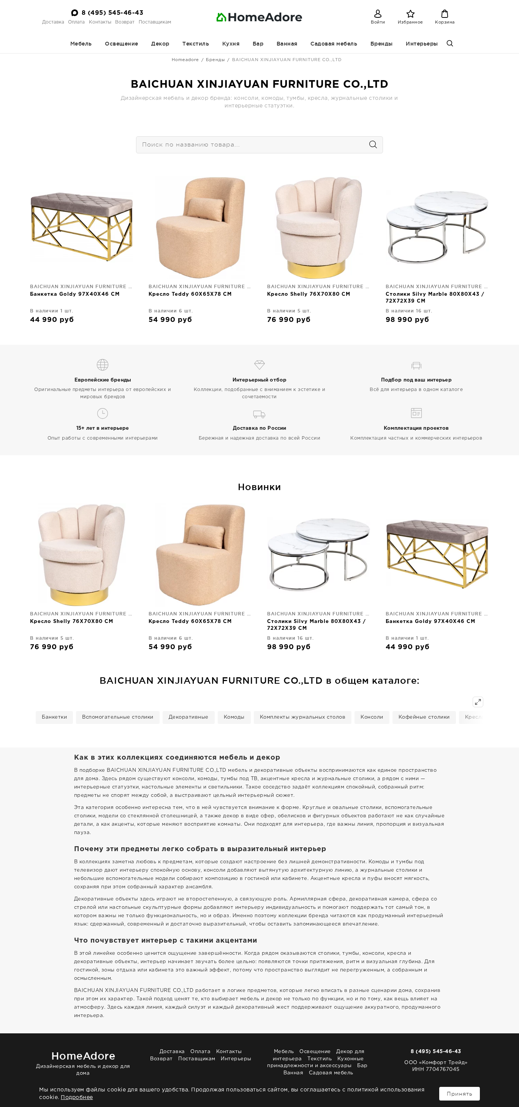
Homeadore (185, 60)
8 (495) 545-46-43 (113, 13)
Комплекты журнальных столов (303, 717)
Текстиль (195, 44)
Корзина (445, 22)
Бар (258, 44)
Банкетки (54, 717)
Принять (459, 1094)
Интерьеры (422, 44)
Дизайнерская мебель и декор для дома (83, 1062)
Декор (160, 44)
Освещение (121, 44)
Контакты (100, 22)
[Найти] (369, 144)
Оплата (76, 22)
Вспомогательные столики (117, 717)
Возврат (124, 22)
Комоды (234, 717)
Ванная (287, 44)
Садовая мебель (333, 44)
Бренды (381, 44)
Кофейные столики (424, 717)
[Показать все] (478, 702)
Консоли (372, 717)
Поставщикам (155, 22)
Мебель (81, 44)
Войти (378, 22)
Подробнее (77, 1097)
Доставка (53, 22)
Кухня (231, 44)
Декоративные (189, 717)
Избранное (410, 22)
